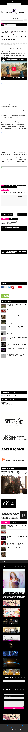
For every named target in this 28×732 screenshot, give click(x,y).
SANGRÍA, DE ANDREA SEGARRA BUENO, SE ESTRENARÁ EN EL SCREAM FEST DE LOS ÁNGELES (15, 543)
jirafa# (2, 187)
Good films (21, 31)
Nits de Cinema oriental (6, 404)
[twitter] (10, 1)
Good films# (23, 185)
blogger (5, 218)
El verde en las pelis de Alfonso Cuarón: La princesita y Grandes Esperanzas (15, 322)
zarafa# (15, 187)
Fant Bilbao (3, 402)
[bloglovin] (15, 1)
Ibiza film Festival (5, 409)
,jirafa (4, 44)
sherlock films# (8, 187)
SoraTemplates (10, 725)
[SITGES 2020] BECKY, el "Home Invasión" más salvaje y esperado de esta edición (16, 355)
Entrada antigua (22, 214)
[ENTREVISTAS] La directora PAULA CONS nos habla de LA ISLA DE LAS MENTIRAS (16, 344)
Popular (14, 522)
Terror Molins (4, 408)
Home (2, 31)
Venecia (2, 406)
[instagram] (18, 1)
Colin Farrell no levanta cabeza (15, 315)
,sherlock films (9, 44)
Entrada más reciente (6, 214)
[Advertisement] (14, 374)
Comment (23, 522)
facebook (13, 218)
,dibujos (22, 43)
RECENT (5, 522)
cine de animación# (9, 185)
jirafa (25, 31)
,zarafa (13, 44)
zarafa (10, 32)
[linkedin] (20, 1)
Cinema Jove (4, 405)
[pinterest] (12, 1)
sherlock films (5, 32)
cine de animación (9, 31)
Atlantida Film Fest (5, 403)
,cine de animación (16, 43)
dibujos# (17, 185)
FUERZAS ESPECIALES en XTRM (10, 471)
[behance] (18, 730)
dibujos (16, 31)
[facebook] (7, 1)
